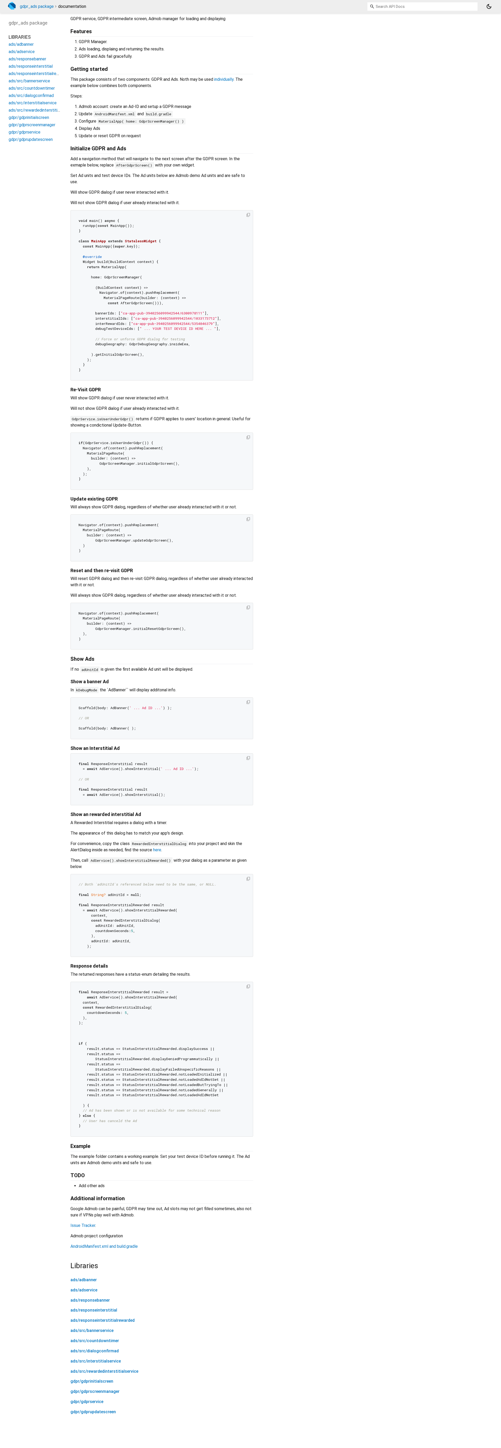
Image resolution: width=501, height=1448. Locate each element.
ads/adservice (83, 1290)
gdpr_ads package (37, 6)
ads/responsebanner (90, 1300)
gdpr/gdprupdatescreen (93, 1411)
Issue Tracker (82, 1225)
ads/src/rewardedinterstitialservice (104, 1371)
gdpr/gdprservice (86, 1401)
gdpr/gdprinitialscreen (91, 1381)
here (157, 849)
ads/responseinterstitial (93, 1310)
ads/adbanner (83, 1279)
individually (224, 79)
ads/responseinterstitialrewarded (102, 1320)
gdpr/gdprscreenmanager (95, 1391)
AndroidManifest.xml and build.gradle (104, 1246)
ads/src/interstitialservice (95, 1361)
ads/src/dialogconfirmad (94, 1350)
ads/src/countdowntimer (94, 1340)
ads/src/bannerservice (92, 1330)
